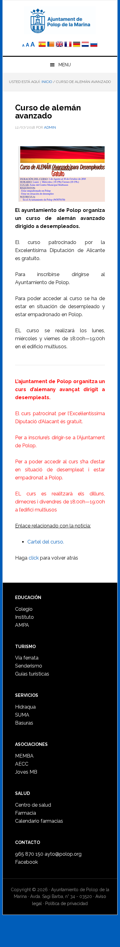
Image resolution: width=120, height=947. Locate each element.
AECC (21, 764)
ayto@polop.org (63, 854)
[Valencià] (50, 45)
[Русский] (94, 45)
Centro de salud (33, 805)
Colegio (24, 609)
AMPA (22, 625)
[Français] (68, 45)
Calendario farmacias (39, 821)
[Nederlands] (86, 45)
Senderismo (28, 666)
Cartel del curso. (45, 542)
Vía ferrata (26, 658)
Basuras (24, 723)
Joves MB (26, 772)
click (34, 558)
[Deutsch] (76, 45)
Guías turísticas (32, 674)
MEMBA (24, 756)
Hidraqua (25, 707)
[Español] (42, 45)
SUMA (22, 715)
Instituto (24, 617)
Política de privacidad (66, 903)
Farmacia (25, 813)
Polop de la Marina (60, 20)
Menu (64, 64)
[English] (59, 45)
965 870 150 (29, 854)
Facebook (26, 862)
